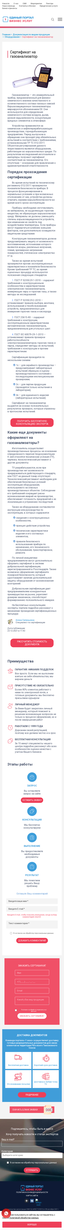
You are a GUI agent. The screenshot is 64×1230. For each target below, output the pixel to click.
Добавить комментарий (32, 940)
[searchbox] (14, 1155)
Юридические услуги (49, 6)
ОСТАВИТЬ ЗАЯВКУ (32, 800)
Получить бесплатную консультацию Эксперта (32, 422)
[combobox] (32, 1155)
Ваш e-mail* (7, 1139)
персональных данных (43, 933)
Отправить (32, 1170)
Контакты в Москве (27, 6)
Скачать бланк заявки (25, 1109)
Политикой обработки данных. (24, 1217)
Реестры (49, 4)
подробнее (32, 1095)
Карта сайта (32, 1196)
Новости (5, 4)
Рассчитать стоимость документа (32, 643)
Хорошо (32, 1224)
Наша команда (8, 6)
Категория (7, 1151)
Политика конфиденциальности (32, 1192)
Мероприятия (36, 4)
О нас (16, 4)
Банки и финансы (9, 8)
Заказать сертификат (32, 1016)
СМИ (24, 4)
